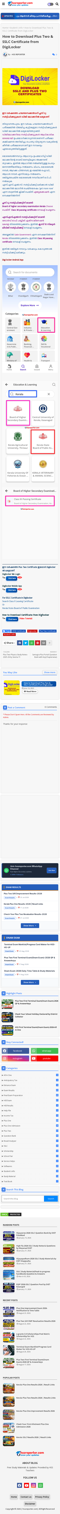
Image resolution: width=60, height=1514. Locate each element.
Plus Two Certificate (48, 631)
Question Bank (31, 1135)
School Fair (31, 1156)
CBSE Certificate (18, 631)
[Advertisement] (30, 826)
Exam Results (31, 1090)
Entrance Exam (31, 1085)
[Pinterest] (37, 642)
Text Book (31, 1181)
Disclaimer (30, 1503)
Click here (12, 578)
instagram (17, 1058)
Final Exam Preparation (31, 1095)
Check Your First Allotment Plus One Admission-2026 (32, 1425)
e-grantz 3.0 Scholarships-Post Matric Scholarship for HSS (33, 1335)
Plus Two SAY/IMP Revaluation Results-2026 (35, 1321)
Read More (31, 691)
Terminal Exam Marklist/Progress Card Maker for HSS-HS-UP (29, 946)
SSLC (31, 1146)
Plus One (31, 1120)
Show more (49, 672)
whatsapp (46, 1050)
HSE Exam (31, 1100)
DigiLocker (32, 631)
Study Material (31, 1176)
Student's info (16, 27)
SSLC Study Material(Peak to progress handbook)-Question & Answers (33, 1272)
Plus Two (31, 1131)
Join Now (51, 870)
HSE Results (31, 1105)
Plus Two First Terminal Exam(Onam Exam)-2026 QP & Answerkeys (29, 959)
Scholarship (31, 1151)
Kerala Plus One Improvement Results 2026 (35, 1411)
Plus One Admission (31, 1125)
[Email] (43, 642)
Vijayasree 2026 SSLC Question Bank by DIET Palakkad (36, 1234)
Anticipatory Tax (31, 1080)
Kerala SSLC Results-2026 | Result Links (33, 1437)
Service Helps (31, 1161)
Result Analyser (31, 1141)
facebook (17, 1050)
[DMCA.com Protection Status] (11, 1215)
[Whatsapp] (31, 642)
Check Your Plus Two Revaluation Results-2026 (25, 914)
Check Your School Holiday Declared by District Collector (36, 1015)
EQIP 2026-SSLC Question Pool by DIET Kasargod (33, 1285)
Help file (31, 1110)
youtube (47, 1058)
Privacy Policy (42, 1496)
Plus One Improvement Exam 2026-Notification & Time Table (31, 1309)
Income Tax (31, 1115)
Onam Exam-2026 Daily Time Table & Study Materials (29, 971)
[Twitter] (25, 642)
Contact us (26, 1496)
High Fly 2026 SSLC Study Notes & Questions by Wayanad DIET (35, 1247)
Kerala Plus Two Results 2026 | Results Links (35, 1397)
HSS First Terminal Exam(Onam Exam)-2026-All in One (36, 1028)
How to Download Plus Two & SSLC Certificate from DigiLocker (38, 684)
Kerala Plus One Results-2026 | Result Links (23, 904)
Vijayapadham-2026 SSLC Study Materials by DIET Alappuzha (36, 1260)
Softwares (31, 1166)
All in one (31, 1075)
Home (5, 27)
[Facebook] (19, 642)
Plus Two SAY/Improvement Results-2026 (23, 893)
